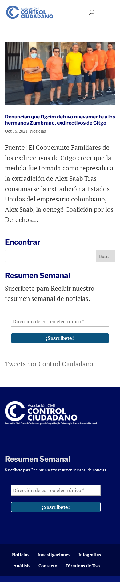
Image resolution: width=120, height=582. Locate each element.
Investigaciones (54, 554)
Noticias (38, 131)
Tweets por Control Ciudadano (49, 363)
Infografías (89, 554)
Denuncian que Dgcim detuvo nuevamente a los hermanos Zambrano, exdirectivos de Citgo (60, 120)
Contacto (47, 565)
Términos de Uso (83, 565)
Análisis (22, 565)
